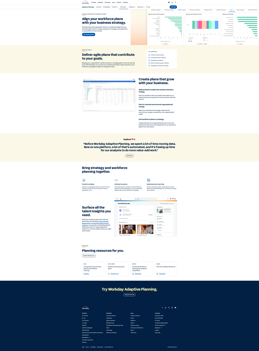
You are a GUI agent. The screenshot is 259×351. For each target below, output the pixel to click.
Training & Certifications (137, 328)
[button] (93, 274)
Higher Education (110, 320)
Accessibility (93, 347)
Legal (83, 347)
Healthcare (109, 318)
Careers (157, 330)
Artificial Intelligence (87, 328)
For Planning (85, 320)
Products (93, 2)
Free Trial (173, 7)
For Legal (84, 323)
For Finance (85, 315)
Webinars (133, 320)
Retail (107, 328)
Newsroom (157, 328)
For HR (83, 318)
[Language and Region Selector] (169, 2)
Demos (132, 323)
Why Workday (85, 330)
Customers (107, 2)
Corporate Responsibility (161, 323)
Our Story (157, 320)
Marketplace (85, 337)
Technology (109, 330)
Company (125, 2)
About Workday (159, 318)
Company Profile (159, 315)
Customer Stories (135, 315)
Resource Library (135, 325)
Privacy (87, 347)
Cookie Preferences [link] (108, 347)
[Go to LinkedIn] (165, 307)
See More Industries (111, 332)
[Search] (175, 2)
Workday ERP (85, 335)
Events (132, 318)
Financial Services (111, 315)
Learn (113, 2)
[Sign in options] (172, 2)
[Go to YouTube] (175, 307)
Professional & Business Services (114, 325)
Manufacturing (110, 323)
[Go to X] (162, 307)
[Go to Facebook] (169, 307)
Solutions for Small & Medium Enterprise (92, 332)
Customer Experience (87, 340)
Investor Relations (159, 325)
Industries (100, 2)
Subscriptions (100, 347)
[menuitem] (98, 7)
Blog (132, 330)
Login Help (157, 332)
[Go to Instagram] (172, 307)
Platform (84, 325)
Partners (119, 2)
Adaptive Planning (88, 7)
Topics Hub (133, 332)
